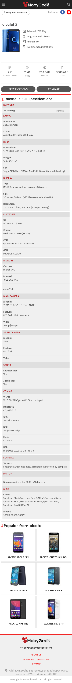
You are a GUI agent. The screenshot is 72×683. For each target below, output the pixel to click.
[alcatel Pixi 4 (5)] (18, 618)
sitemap (36, 664)
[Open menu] (3, 4)
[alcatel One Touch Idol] (54, 552)
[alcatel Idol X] (54, 585)
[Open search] (68, 4)
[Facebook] (62, 12)
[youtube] (69, 12)
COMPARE (54, 89)
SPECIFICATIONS (18, 89)
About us (36, 655)
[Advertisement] (36, 678)
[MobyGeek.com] (36, 4)
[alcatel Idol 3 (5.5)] (18, 552)
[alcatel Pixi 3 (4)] (54, 618)
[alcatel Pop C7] (18, 585)
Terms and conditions (36, 659)
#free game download (15, 13)
